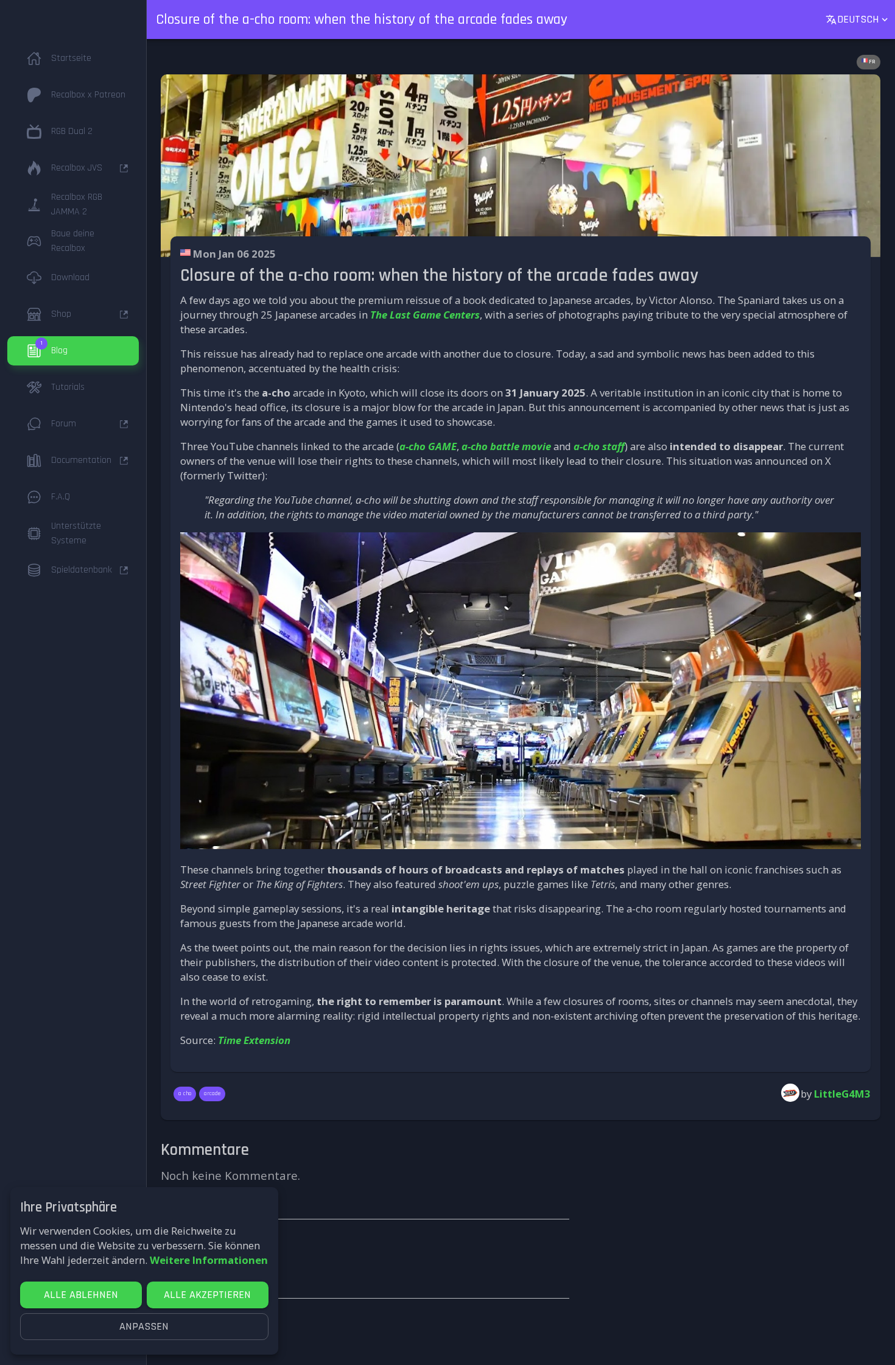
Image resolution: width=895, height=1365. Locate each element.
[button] (73, 58)
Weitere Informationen (209, 1260)
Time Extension (254, 1040)
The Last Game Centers (425, 315)
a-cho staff (599, 446)
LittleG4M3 (842, 1094)
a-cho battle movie (506, 446)
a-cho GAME (428, 446)
